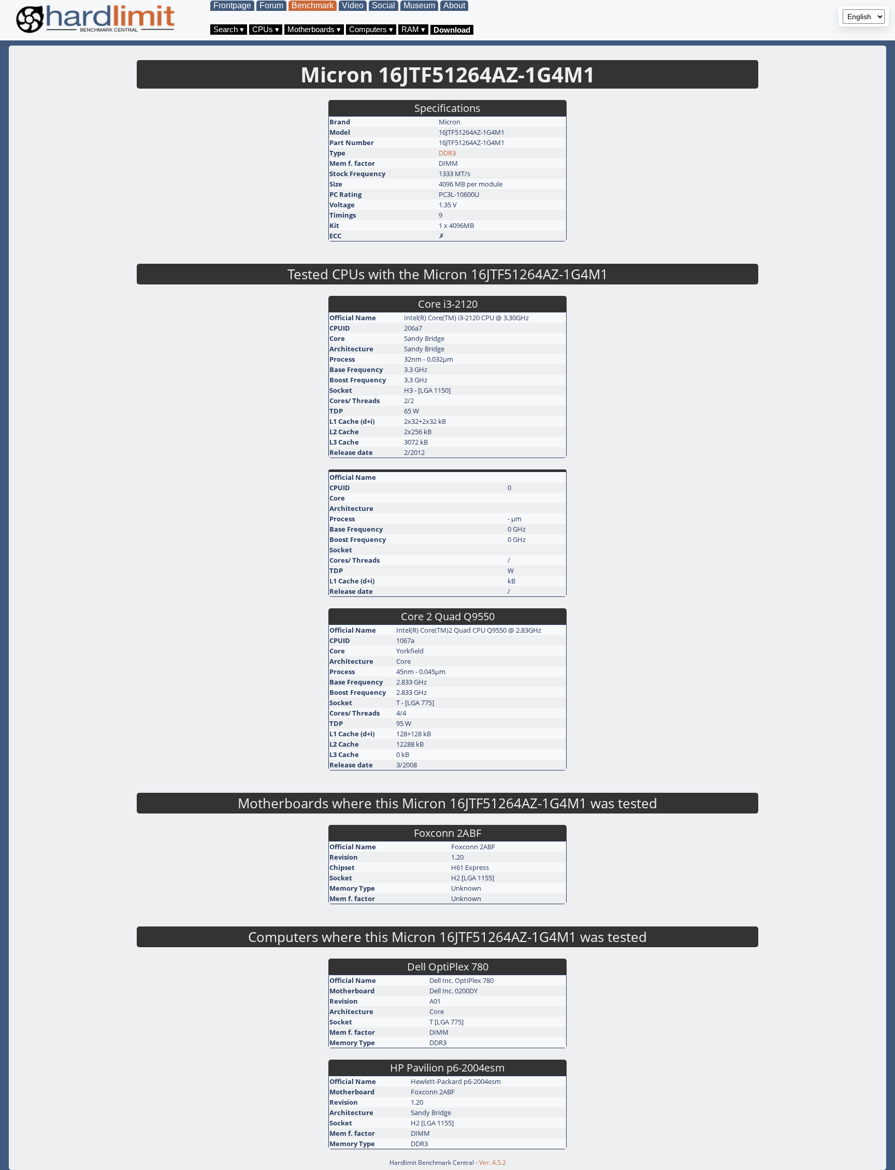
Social (383, 5)
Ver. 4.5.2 (492, 1162)
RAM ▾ (413, 29)
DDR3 (447, 153)
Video (353, 5)
